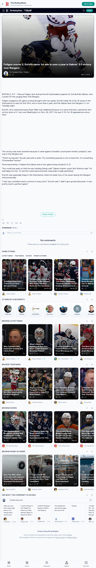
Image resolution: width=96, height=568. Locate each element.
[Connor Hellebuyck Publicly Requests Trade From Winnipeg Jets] (66, 340)
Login (90, 10)
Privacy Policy (72, 537)
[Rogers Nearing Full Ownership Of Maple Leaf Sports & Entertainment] (66, 470)
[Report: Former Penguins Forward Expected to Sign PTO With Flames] (40, 383)
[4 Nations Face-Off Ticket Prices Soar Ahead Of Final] (14, 275)
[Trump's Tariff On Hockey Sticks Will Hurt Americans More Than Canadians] (40, 470)
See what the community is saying (19, 495)
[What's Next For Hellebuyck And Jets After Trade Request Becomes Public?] (40, 340)
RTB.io (70, 535)
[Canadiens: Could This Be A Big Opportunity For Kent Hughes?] (14, 383)
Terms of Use (60, 537)
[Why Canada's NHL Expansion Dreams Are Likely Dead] (14, 340)
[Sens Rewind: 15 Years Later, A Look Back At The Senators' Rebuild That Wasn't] (66, 383)
